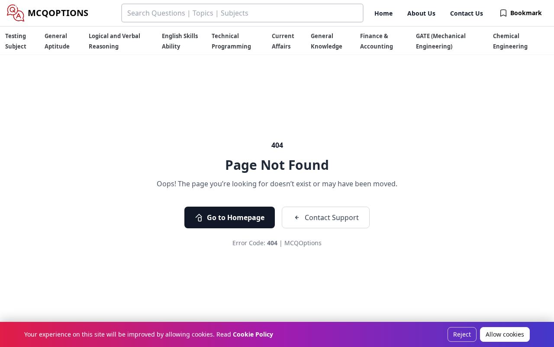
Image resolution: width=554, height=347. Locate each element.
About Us (421, 13)
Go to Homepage (235, 217)
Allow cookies (505, 334)
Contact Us (466, 13)
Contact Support (332, 217)
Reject (462, 334)
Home (383, 13)
